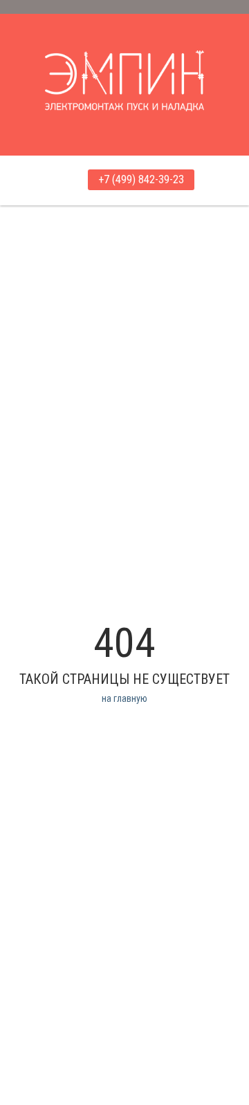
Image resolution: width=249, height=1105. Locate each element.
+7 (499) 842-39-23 (141, 179)
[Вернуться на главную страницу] (124, 68)
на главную (124, 698)
